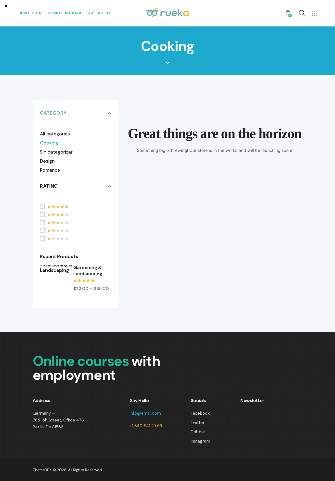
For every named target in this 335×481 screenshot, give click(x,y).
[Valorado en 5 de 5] (75, 207)
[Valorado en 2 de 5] (75, 231)
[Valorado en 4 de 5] (75, 214)
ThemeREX (42, 469)
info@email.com (145, 413)
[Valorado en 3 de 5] (75, 222)
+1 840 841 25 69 (146, 425)
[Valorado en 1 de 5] (75, 239)
